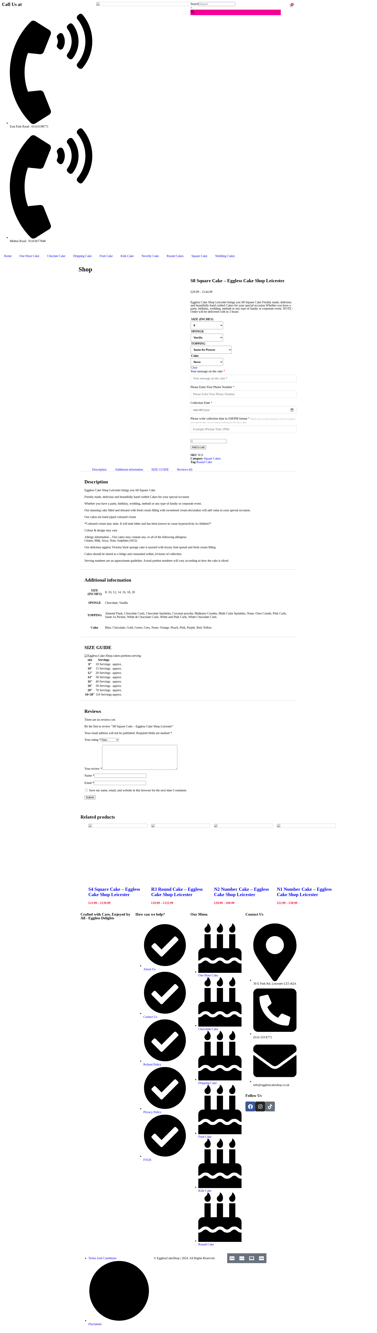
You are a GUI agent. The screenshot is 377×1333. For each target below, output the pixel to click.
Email (89, 782)
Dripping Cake (82, 256)
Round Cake (204, 462)
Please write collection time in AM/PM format (242, 420)
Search (194, 4)
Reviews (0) (184, 469)
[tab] (99, 469)
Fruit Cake (106, 256)
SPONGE (197, 331)
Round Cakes (175, 256)
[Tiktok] (270, 1106)
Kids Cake (127, 256)
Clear (194, 367)
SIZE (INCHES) (202, 319)
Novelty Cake (150, 256)
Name (89, 775)
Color (195, 355)
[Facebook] (250, 1106)
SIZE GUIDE (160, 469)
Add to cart (198, 447)
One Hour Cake (29, 256)
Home (8, 256)
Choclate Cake (56, 256)
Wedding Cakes (225, 256)
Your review (93, 768)
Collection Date (201, 402)
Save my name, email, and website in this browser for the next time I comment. (138, 790)
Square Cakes (212, 458)
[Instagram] (260, 1106)
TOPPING (198, 343)
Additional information (129, 469)
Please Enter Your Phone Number (212, 387)
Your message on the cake (207, 371)
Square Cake (199, 256)
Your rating (92, 739)
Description (99, 469)
